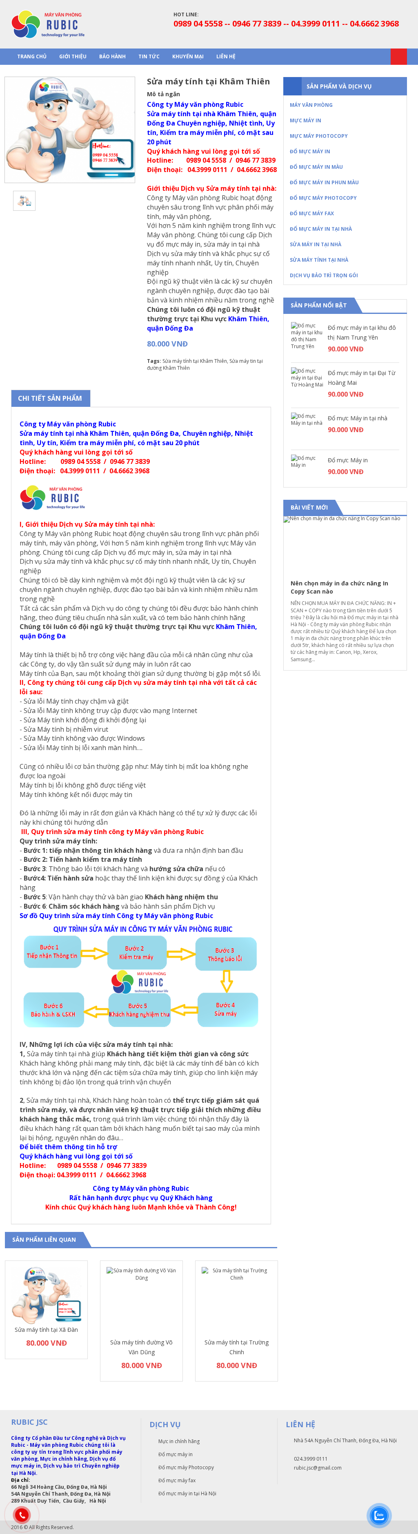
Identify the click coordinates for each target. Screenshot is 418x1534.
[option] (70, 130)
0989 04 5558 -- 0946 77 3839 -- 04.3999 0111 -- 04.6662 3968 (286, 23)
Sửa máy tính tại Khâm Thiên (194, 361)
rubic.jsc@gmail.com (318, 1467)
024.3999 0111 (311, 1458)
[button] (393, 508)
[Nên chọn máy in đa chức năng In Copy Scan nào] (345, 544)
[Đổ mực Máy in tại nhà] (307, 429)
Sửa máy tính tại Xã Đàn (46, 1329)
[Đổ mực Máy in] (307, 471)
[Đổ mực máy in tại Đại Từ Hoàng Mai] (307, 383)
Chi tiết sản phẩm (50, 398)
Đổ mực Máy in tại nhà (357, 418)
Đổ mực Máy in (348, 460)
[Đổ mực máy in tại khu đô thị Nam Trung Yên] (307, 338)
